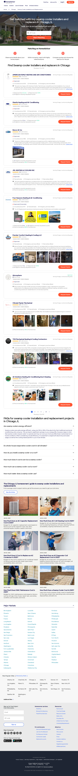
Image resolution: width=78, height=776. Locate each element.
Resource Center (61, 713)
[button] (18, 152)
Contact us (59, 741)
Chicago (6, 665)
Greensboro (31, 651)
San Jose (6, 638)
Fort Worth (55, 638)
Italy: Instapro (39, 759)
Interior (6, 5)
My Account (60, 708)
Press (58, 736)
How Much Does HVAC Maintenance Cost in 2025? (19, 591)
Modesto (6, 627)
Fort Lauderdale (9, 649)
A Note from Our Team (62, 721)
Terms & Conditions (48, 767)
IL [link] (9, 9)
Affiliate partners (61, 746)
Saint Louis (31, 635)
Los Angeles (7, 624)
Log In (62, 2)
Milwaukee (55, 662)
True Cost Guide (61, 711)
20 (46, 412)
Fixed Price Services (41, 713)
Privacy (30, 764)
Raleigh (30, 654)
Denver (6, 640)
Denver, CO (54, 680)
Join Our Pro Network (42, 732)
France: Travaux (19, 759)
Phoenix (6, 613)
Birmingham (7, 610)
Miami (5, 654)
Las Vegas (31, 638)
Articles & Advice (33, 5)
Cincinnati (31, 660)
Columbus (31, 665)
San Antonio (55, 643)
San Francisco (8, 635)
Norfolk (54, 649)
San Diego (7, 632)
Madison (54, 660)
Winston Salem (32, 657)
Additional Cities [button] (8, 699)
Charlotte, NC (22, 680)
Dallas (53, 632)
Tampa (6, 660)
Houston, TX (65, 680)
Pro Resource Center (41, 734)
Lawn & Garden (19, 5)
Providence (55, 621)
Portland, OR (22, 689)
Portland (54, 610)
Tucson (6, 616)
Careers (59, 734)
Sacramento (7, 630)
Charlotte (31, 649)
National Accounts (41, 739)
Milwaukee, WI (33, 683)
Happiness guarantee (62, 744)
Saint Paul (31, 630)
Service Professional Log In (43, 729)
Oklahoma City (32, 668)
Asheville (30, 646)
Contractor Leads (41, 736)
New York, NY (66, 683)
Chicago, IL (32, 680)
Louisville (30, 610)
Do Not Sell (40, 764)
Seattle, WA (11, 694)
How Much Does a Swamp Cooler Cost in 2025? (57, 590)
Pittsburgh (55, 619)
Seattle (54, 657)
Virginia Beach (56, 654)
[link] (39, 76)
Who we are (60, 732)
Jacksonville (7, 651)
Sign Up (70, 2)
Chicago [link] (13, 9)
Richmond (55, 651)
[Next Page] (49, 412)
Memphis (54, 624)
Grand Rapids (32, 624)
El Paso (54, 635)
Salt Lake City (56, 646)
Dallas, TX (43, 680)
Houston (54, 640)
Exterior (11, 5)
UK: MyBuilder (59, 759)
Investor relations (61, 739)
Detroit (30, 621)
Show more (69, 89)
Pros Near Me (60, 718)
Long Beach (7, 621)
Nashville (54, 627)
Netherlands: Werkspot (49, 759)
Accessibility (47, 764)
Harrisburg (55, 613)
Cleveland (31, 662)
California (35, 764)
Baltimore (31, 616)
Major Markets (10, 605)
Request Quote (65, 94)
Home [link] (5, 9)
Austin (53, 630)
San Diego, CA (55, 689)
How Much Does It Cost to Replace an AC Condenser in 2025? (18, 556)
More (26, 5)
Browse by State (21, 676)
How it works (60, 729)
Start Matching (39, 38)
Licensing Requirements (63, 723)
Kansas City (31, 632)
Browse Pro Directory (42, 711)
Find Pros (38, 708)
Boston (30, 619)
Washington (7, 646)
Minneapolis (31, 627)
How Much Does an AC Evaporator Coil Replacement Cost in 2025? (54, 556)
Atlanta (6, 662)
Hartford (6, 643)
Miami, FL (21, 683)
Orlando (6, 657)
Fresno (6, 619)
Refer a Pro (59, 716)
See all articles (10, 492)
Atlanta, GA (10, 680)
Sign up (14, 724)
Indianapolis (7, 668)
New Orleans (32, 613)
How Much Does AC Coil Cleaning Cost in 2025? (57, 521)
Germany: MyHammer (30, 759)
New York (31, 643)
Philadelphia (55, 616)
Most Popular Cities (8, 676)
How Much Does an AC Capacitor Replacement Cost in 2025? (21, 522)
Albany (30, 640)
